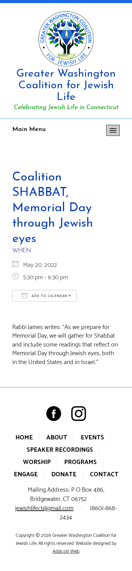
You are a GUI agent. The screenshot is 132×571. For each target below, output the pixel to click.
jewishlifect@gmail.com (44, 508)
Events (92, 438)
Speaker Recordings (60, 450)
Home (24, 438)
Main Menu (29, 129)
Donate (63, 475)
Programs (80, 462)
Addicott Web (65, 551)
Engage (26, 475)
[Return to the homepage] (66, 38)
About (56, 438)
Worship (37, 462)
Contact (104, 475)
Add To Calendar (48, 296)
